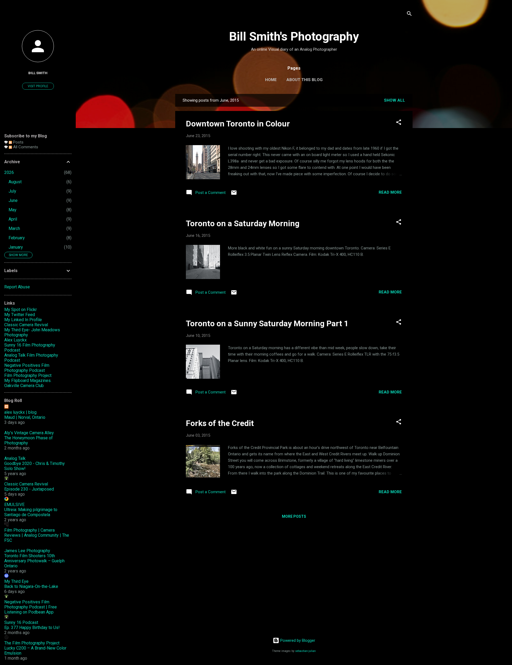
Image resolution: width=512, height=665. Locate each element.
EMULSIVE (14, 504)
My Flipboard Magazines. (27, 380)
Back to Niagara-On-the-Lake (31, 586)
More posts (294, 516)
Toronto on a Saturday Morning (242, 223)
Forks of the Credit (220, 423)
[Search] (409, 14)
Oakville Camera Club (24, 385)
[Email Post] (234, 194)
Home (271, 79)
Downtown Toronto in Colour (238, 123)
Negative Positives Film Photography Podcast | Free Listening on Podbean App (30, 607)
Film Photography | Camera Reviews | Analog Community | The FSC (36, 535)
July (12, 191)
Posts (17, 142)
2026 (9, 172)
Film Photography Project (27, 375)
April (13, 219)
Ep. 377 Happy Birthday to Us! (32, 627)
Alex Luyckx (15, 340)
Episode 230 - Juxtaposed (29, 489)
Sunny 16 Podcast (21, 622)
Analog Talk (15, 458)
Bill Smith (37, 73)
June (13, 200)
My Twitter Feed (19, 314)
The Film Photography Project (31, 643)
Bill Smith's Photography (294, 36)
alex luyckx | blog (20, 412)
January (16, 247)
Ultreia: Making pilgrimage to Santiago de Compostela (30, 512)
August (15, 181)
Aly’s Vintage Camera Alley (29, 432)
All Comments (25, 147)
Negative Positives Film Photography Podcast (26, 368)
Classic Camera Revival (26, 324)
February (17, 237)
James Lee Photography (27, 550)
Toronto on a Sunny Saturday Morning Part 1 (267, 323)
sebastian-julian (305, 651)
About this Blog (304, 79)
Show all (394, 100)
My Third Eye (16, 581)
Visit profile (38, 86)
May (13, 209)
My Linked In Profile (23, 319)
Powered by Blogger (297, 640)
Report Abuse (17, 286)
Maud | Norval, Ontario (24, 417)
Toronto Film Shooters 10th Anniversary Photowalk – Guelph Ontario (34, 560)
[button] (398, 123)
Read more (390, 192)
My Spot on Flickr (20, 309)
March (14, 228)
